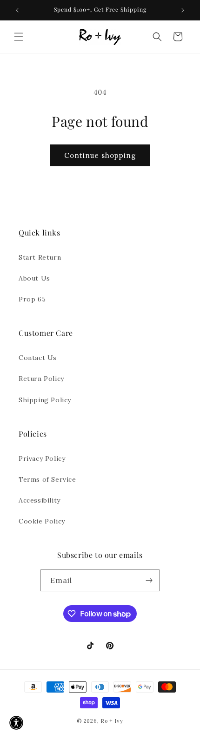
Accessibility (39, 500)
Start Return (40, 257)
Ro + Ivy (111, 721)
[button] (18, 36)
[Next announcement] (183, 10)
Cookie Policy (42, 521)
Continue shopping (100, 155)
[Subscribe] (149, 580)
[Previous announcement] (17, 10)
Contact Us (38, 357)
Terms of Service (47, 479)
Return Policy (41, 378)
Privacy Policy (42, 458)
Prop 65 (32, 299)
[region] (100, 10)
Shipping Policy (45, 400)
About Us (34, 278)
